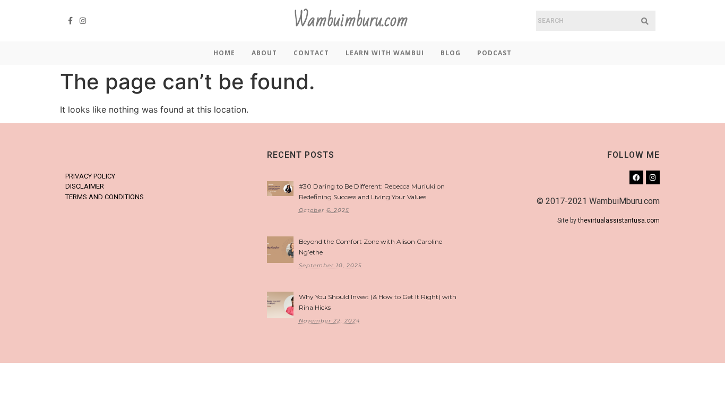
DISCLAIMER (84, 186)
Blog (451, 52)
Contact (311, 52)
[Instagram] (83, 20)
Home (224, 52)
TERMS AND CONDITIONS (104, 197)
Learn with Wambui (385, 52)
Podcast (494, 52)
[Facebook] (636, 177)
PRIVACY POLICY (90, 176)
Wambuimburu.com (351, 20)
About (264, 52)
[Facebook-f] (70, 20)
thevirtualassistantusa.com (619, 220)
